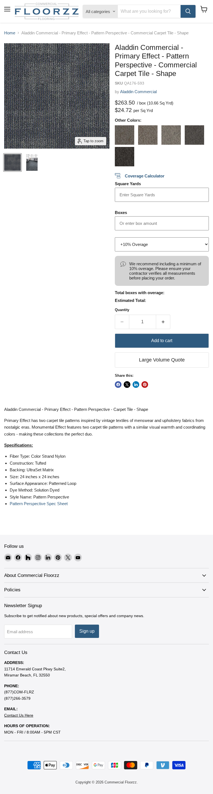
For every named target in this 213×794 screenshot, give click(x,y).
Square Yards (128, 183)
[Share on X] (127, 384)
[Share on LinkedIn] (136, 384)
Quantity (122, 310)
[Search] (188, 11)
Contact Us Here (18, 715)
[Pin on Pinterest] (144, 384)
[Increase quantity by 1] (163, 322)
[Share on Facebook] (118, 384)
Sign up (87, 631)
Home (9, 32)
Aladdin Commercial (138, 91)
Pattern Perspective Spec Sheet (39, 503)
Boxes (121, 212)
